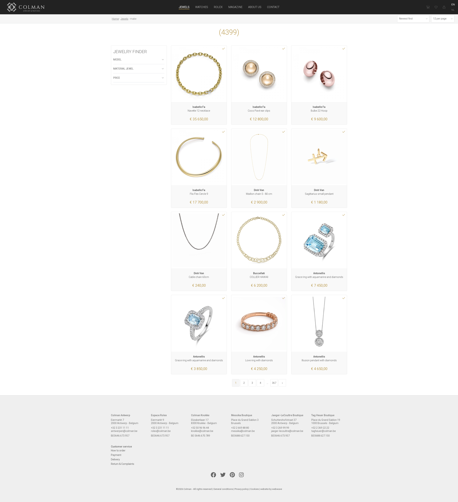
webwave (277, 489)
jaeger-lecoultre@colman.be (287, 431)
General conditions (223, 489)
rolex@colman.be (161, 431)
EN (453, 4)
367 (274, 382)
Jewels (184, 7)
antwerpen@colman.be (124, 431)
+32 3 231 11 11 (120, 427)
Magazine (235, 7)
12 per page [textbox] (440, 18)
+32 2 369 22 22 (320, 427)
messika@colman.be (243, 431)
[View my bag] (428, 7)
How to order (118, 450)
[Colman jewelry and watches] (26, 8)
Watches (201, 7)
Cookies (254, 489)
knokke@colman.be (202, 431)
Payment (116, 455)
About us (254, 7)
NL (453, 9)
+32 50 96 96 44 (200, 427)
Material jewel (123, 68)
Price (116, 77)
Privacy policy (242, 489)
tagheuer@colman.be (323, 431)
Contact (273, 7)
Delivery (115, 459)
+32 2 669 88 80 (240, 427)
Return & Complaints (122, 463)
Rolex (218, 7)
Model (117, 59)
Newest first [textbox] (406, 18)
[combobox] (413, 19)
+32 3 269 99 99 (280, 427)
